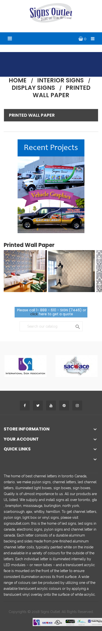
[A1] (25, 366)
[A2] (76, 366)
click (34, 314)
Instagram (77, 405)
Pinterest (64, 405)
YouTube (51, 405)
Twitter (38, 405)
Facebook (25, 405)
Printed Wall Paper (32, 115)
